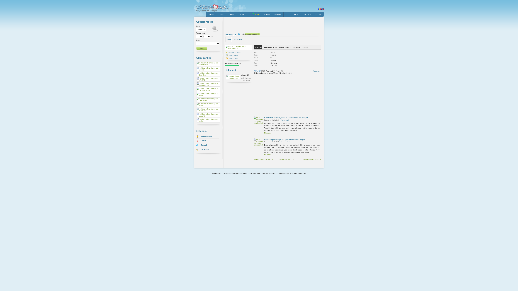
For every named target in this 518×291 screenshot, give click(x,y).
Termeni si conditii (240, 173)
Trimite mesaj (233, 55)
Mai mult (267, 133)
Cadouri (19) (237, 39)
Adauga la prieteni (252, 34)
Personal (305, 47)
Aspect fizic (268, 47)
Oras (198, 40)
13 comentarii (285, 142)
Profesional (296, 47)
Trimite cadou (233, 58)
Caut (198, 26)
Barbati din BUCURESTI (312, 159)
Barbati (204, 145)
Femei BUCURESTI (286, 159)
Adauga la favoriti (235, 52)
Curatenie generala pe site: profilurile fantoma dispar (284, 140)
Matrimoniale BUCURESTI (263, 159)
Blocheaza (316, 71)
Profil (229, 39)
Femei (203, 141)
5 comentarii (285, 120)
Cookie (272, 173)
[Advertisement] (274, 24)
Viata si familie (284, 47)
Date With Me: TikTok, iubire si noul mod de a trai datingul (286, 118)
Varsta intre (200, 33)
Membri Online (206, 136)
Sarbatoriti (205, 149)
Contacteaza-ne (218, 173)
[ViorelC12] (231, 34)
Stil (276, 47)
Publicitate (229, 173)
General (259, 47)
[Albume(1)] (231, 70)
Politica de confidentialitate (258, 173)
